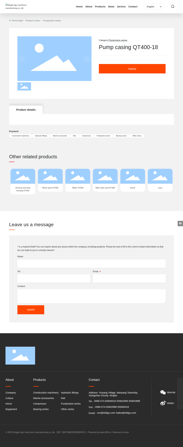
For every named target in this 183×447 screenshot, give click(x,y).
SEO (59, 432)
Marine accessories (43, 398)
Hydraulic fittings (70, 392)
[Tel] (180, 393)
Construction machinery (46, 392)
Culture (9, 398)
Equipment (11, 409)
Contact (94, 380)
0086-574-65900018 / (105, 401)
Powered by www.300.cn (99, 432)
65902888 (134, 401)
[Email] (180, 387)
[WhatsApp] (180, 381)
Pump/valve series (52, 20)
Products (39, 380)
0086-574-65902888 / (106, 407)
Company (10, 392)
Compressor (39, 403)
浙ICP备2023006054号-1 (74, 432)
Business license (121, 432)
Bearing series (41, 409)
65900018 (123, 407)
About (9, 380)
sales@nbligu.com (126, 412)
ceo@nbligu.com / (106, 412)
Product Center (33, 20)
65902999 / (123, 401)
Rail (63, 398)
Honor (8, 403)
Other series (67, 409)
